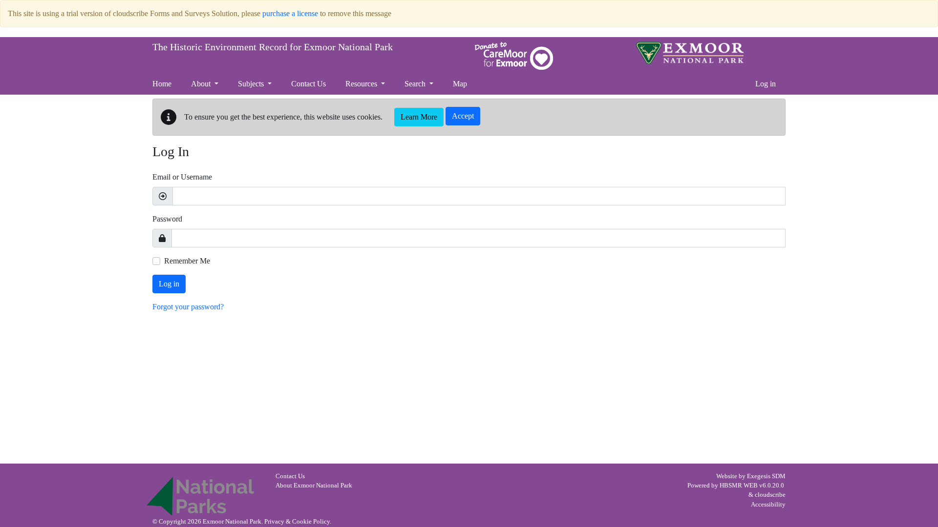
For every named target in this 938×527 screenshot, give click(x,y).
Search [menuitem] (416, 84)
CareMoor (514, 56)
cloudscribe (770, 494)
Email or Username (182, 177)
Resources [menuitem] (362, 84)
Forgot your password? (188, 307)
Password (167, 219)
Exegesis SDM (766, 476)
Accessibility (768, 504)
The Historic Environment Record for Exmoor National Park (272, 46)
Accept (463, 116)
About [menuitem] (202, 84)
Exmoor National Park (690, 53)
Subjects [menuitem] (252, 84)
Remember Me (187, 261)
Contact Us (290, 476)
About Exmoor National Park (314, 485)
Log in (765, 84)
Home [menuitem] (161, 84)
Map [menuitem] (460, 84)
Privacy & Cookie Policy (297, 521)
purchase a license (290, 13)
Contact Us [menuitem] (308, 84)
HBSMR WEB (739, 485)
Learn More (419, 117)
